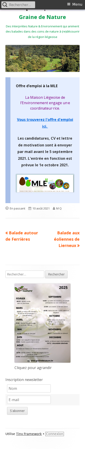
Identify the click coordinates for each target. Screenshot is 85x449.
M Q (59, 208)
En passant (17, 208)
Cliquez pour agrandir (33, 367)
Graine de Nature (42, 17)
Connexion (54, 434)
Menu (77, 4)
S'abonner (17, 411)
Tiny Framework (29, 434)
